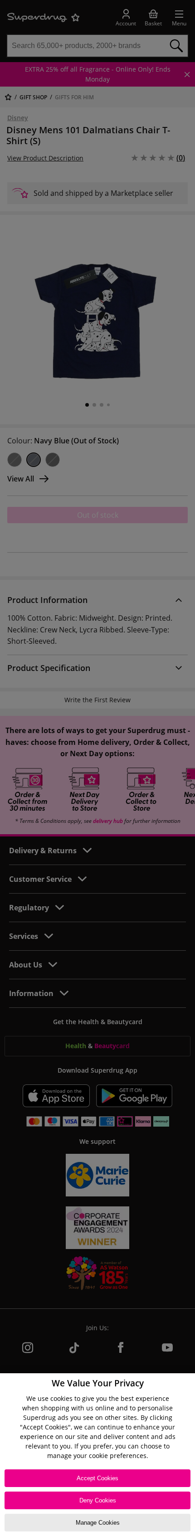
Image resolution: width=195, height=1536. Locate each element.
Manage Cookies (98, 1522)
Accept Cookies (97, 1478)
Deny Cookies (97, 1500)
